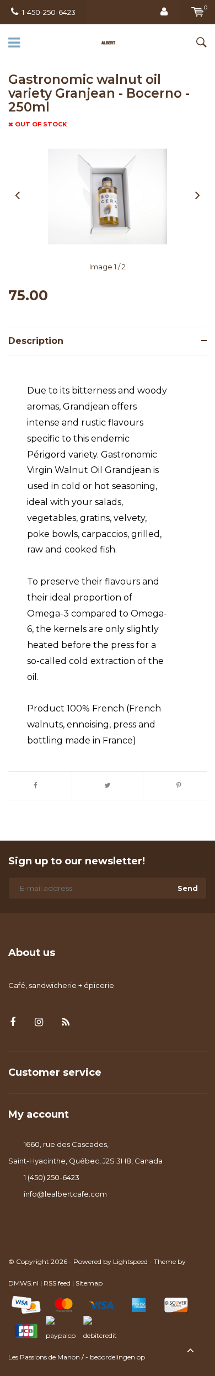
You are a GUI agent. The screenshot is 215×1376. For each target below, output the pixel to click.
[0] (197, 12)
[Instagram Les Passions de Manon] (38, 1022)
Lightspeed (130, 1261)
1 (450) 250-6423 (51, 1177)
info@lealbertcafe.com (65, 1193)
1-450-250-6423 (49, 12)
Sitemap (89, 1283)
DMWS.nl (23, 1283)
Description (35, 341)
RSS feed (57, 1283)
